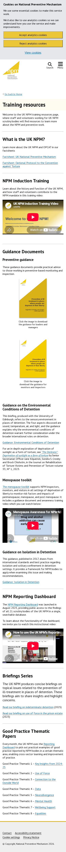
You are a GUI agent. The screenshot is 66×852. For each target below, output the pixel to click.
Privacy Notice (31, 837)
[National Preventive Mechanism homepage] (11, 70)
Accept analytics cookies (33, 35)
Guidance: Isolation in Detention (21, 582)
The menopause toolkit (16, 486)
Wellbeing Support (45, 807)
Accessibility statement (28, 833)
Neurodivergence (44, 795)
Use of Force (42, 773)
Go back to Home (13, 94)
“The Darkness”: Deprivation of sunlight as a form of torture (30, 453)
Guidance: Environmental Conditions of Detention (31, 442)
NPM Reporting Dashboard (23, 604)
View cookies (33, 52)
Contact (7, 833)
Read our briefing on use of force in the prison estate (33, 713)
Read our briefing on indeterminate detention (28, 707)
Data (38, 789)
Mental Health (43, 801)
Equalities (40, 813)
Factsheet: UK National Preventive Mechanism (29, 156)
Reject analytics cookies (33, 43)
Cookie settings (11, 837)
